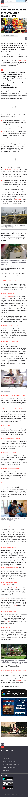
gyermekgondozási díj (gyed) (11, 341)
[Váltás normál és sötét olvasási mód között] (11, 1)
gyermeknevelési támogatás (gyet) (12, 408)
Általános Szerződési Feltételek (11, 767)
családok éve (18, 4)
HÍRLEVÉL (5, 755)
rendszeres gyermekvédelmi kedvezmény (14, 526)
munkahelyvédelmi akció (9, 611)
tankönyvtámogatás (8, 482)
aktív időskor (6, 627)
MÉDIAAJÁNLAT (6, 770)
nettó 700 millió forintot (11, 169)
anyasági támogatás (8, 293)
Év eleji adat (4, 598)
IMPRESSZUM (6, 758)
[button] (26, 3)
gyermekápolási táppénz (9, 452)
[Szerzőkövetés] (17, 36)
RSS (4, 753)
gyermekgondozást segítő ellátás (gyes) (14, 395)
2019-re (6, 621)
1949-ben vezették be (7, 296)
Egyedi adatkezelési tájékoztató (11, 764)
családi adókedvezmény (9, 547)
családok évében (22, 60)
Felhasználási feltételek (9, 761)
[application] (14, 729)
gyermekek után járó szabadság (11, 438)
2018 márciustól (15, 587)
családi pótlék (10, 4)
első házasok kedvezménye (10, 281)
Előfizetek (20, 1)
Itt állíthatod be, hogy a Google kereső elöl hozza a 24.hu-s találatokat (15, 693)
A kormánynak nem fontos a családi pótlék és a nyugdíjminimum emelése (14, 262)
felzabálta (14, 605)
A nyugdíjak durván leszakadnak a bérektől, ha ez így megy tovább (14, 662)
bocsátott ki (18, 199)
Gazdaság (4, 6)
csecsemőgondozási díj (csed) (11, 325)
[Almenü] (7, 1)
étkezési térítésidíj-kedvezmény (11, 468)
